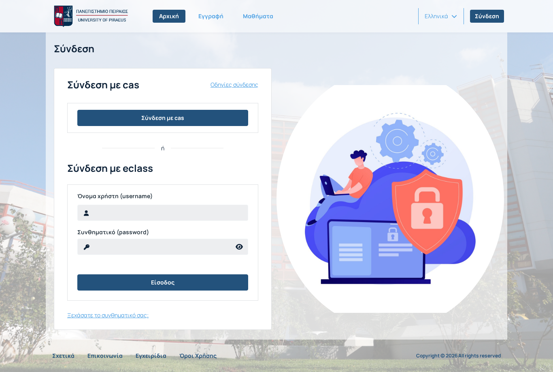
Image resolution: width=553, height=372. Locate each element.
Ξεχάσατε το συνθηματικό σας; (108, 315)
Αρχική (169, 16)
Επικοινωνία (105, 355)
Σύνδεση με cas (162, 118)
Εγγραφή (210, 16)
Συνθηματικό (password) (113, 232)
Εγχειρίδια (151, 355)
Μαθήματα (258, 16)
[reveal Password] (239, 247)
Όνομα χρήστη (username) (115, 196)
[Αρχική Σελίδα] (89, 16)
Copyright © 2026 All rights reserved (458, 356)
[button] (441, 16)
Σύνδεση (487, 16)
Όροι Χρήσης (198, 355)
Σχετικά (63, 355)
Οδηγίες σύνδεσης (234, 84)
